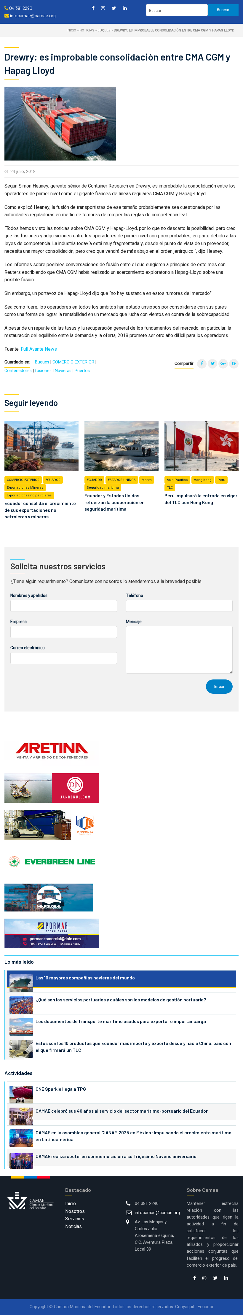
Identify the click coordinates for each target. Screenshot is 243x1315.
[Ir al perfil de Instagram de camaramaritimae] (103, 8)
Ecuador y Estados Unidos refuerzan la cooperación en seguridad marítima (114, 502)
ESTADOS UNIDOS (122, 479)
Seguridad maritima (103, 487)
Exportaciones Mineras (25, 487)
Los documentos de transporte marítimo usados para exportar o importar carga (121, 1021)
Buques (104, 30)
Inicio (71, 30)
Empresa (18, 622)
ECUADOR (52, 479)
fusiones (43, 371)
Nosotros (75, 1211)
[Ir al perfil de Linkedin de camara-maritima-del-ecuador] (125, 8)
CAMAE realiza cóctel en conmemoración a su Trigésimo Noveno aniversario (116, 1156)
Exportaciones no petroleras (29, 495)
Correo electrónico (27, 648)
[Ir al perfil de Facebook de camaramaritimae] (93, 8)
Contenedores (18, 371)
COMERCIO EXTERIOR (73, 362)
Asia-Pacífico (177, 479)
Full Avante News (39, 349)
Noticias (86, 30)
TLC (170, 487)
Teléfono (134, 596)
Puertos (82, 371)
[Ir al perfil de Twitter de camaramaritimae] (114, 8)
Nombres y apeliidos (28, 596)
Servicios (74, 1218)
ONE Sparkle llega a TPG (61, 1089)
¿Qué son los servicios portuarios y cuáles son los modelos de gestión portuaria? (121, 999)
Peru (221, 479)
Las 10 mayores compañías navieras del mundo (85, 977)
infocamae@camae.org (157, 1213)
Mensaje (134, 622)
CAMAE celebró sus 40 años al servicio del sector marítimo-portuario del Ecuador (122, 1111)
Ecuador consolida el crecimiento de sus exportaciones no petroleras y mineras (40, 509)
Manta (147, 479)
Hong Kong (203, 479)
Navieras (63, 371)
